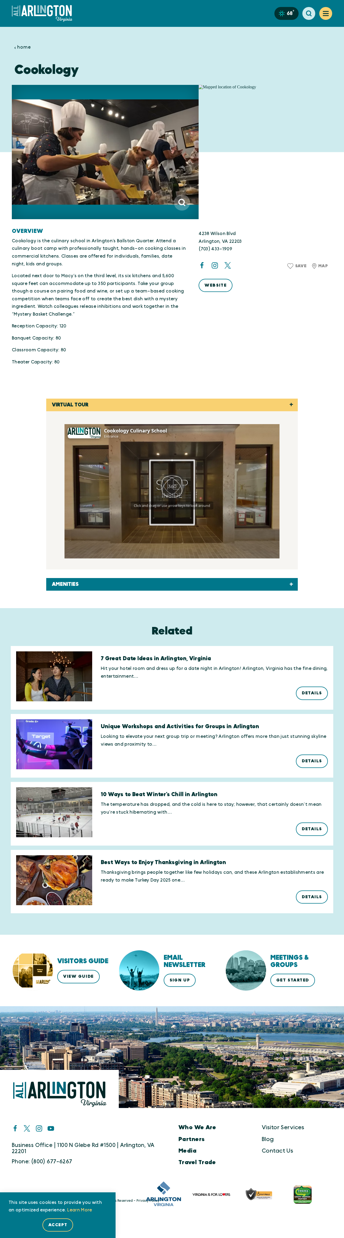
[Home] (44, 13)
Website (216, 285)
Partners (191, 1139)
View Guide (78, 976)
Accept (57, 1225)
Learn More (79, 1210)
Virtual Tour (70, 404)
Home (24, 47)
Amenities (65, 584)
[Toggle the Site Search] (308, 13)
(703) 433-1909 (215, 249)
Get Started (292, 980)
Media (187, 1151)
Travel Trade (197, 1162)
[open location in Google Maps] (265, 152)
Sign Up (180, 980)
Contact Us (277, 1151)
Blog (268, 1139)
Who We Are (197, 1127)
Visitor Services (283, 1127)
